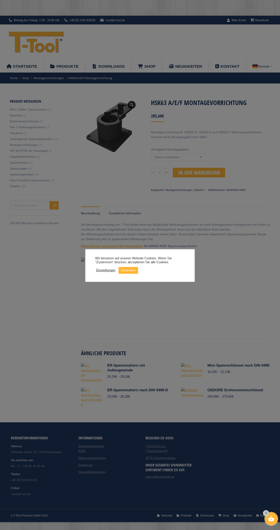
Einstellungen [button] (105, 270)
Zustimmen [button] (128, 270)
